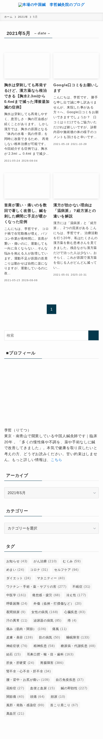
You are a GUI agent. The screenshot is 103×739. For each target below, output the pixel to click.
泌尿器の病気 (48, 620)
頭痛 (37, 697)
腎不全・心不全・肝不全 (28, 671)
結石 (13, 654)
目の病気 (49, 637)
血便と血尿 (42, 688)
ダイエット (18, 578)
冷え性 (76, 595)
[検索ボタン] (96, 6)
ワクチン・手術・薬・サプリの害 (36, 587)
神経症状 (16, 646)
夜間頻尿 (16, 612)
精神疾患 (44, 646)
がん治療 (45, 561)
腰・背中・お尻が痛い (28, 680)
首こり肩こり (64, 705)
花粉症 (15, 688)
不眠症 (81, 587)
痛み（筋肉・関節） (26, 629)
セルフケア (66, 570)
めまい (15, 570)
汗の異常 (16, 620)
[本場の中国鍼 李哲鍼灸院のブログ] (51, 6)
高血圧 (15, 713)
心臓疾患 (74, 612)
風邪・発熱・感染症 (25, 705)
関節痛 (15, 697)
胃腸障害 (51, 663)
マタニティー (51, 578)
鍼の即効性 (74, 688)
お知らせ (16, 561)
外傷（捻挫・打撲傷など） (58, 603)
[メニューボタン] (6, 6)
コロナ (39, 570)
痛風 (59, 629)
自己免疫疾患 (70, 680)
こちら (56, 460)
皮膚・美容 (19, 637)
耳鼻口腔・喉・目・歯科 (50, 654)
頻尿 (58, 697)
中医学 (16, 595)
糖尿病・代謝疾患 (78, 646)
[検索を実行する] (93, 335)
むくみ (72, 561)
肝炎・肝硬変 (20, 663)
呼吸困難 (16, 603)
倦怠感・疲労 (46, 595)
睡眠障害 (78, 637)
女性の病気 (44, 612)
